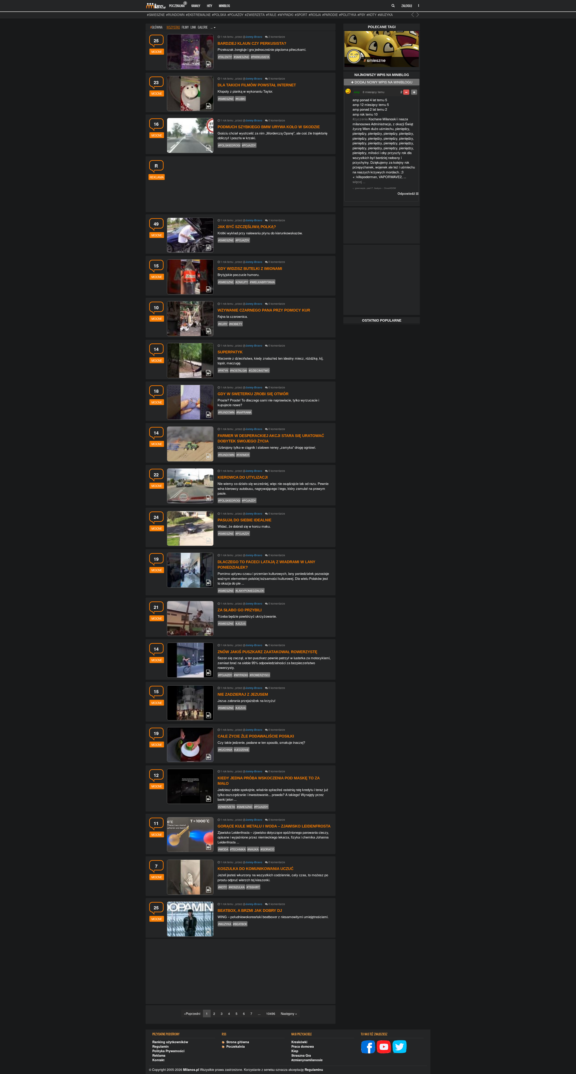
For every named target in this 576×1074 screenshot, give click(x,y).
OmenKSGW (390, 188)
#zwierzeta (255, 14)
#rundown (175, 14)
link (193, 27)
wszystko (173, 27)
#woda (223, 849)
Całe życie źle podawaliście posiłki (256, 736)
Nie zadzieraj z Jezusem (243, 694)
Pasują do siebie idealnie (244, 520)
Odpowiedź (406, 193)
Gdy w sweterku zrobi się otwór (253, 394)
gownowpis (360, 188)
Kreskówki (299, 1042)
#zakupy (242, 282)
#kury (222, 324)
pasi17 (370, 188)
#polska (219, 14)
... (212, 27)
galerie (203, 27)
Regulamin (160, 1046)
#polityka (347, 14)
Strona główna (237, 1042)
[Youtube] (384, 1046)
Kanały (195, 5)
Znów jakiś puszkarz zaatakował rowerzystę (267, 652)
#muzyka (385, 14)
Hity (209, 5)
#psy (361, 14)
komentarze (278, 36)
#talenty (225, 57)
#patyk (223, 370)
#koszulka (237, 887)
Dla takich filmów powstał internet (257, 85)
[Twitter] (399, 1046)
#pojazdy (235, 14)
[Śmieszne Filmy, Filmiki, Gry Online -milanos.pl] (155, 5)
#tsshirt (253, 887)
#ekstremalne (198, 14)
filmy (185, 27)
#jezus (241, 623)
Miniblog (224, 5)
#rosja (315, 14)
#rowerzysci (260, 675)
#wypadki (285, 14)
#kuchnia (225, 749)
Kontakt (158, 1060)
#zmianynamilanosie (307, 1060)
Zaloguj (406, 5)
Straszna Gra (301, 1055)
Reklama (158, 1055)
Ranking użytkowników (170, 1042)
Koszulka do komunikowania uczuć (255, 869)
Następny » (289, 1013)
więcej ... (359, 181)
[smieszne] (381, 48)
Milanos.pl (191, 1069)
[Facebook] (368, 1046)
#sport (301, 14)
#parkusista (260, 57)
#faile (271, 14)
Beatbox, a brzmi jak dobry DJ (250, 910)
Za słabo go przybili (240, 610)
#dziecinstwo (259, 370)
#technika (237, 849)
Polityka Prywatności (168, 1051)
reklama (157, 177)
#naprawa (243, 412)
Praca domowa (302, 1046)
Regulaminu (314, 1069)
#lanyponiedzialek (250, 590)
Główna (156, 27)
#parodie (330, 14)
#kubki (240, 99)
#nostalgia (238, 370)
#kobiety (235, 324)
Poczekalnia (177, 4)
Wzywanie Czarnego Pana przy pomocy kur (264, 310)
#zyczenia (360, 119)
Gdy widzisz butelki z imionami (250, 269)
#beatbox (240, 924)
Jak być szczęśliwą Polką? (247, 227)
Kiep (294, 1051)
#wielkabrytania (262, 282)
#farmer (242, 455)
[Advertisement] (250, 183)
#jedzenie (241, 749)
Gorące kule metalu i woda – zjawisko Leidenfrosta (274, 826)
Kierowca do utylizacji (243, 477)
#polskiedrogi (229, 145)
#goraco (267, 849)
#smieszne (156, 14)
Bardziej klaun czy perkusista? (252, 43)
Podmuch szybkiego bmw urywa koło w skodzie (269, 127)
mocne (156, 51)
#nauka (253, 849)
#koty (371, 14)
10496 (270, 1013)
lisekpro (377, 188)
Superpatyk (230, 352)
